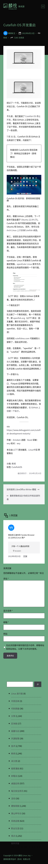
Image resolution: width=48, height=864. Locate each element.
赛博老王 (11, 33)
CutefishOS (17, 467)
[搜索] (37, 684)
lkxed (29, 439)
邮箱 (6, 622)
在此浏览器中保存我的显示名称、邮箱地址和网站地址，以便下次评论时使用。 (25, 647)
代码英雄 (15, 708)
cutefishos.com (22, 338)
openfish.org (19, 318)
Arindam (17, 439)
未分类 (14, 760)
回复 (25, 556)
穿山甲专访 (16, 813)
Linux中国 (33, 449)
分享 (13, 716)
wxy (8, 443)
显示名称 (8, 610)
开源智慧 (15, 738)
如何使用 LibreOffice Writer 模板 (21, 489)
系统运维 (15, 820)
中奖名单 (15, 701)
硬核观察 (15, 805)
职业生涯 (15, 828)
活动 (13, 798)
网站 (5, 633)
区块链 (14, 723)
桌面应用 (15, 783)
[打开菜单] (43, 6)
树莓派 (14, 775)
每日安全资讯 (17, 790)
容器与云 (15, 731)
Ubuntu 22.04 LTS (29, 219)
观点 (13, 835)
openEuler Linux (24, 264)
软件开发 (15, 843)
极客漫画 (15, 768)
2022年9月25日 (14, 556)
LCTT (15, 449)
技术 (13, 745)
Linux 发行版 (17, 693)
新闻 (5, 37)
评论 (6, 578)
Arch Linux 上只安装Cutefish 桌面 (22, 230)
